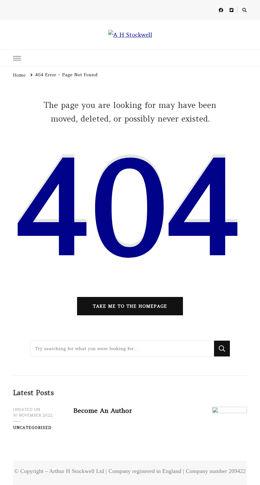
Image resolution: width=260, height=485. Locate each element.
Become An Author (102, 410)
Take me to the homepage (130, 306)
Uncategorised (32, 427)
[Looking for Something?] (122, 348)
